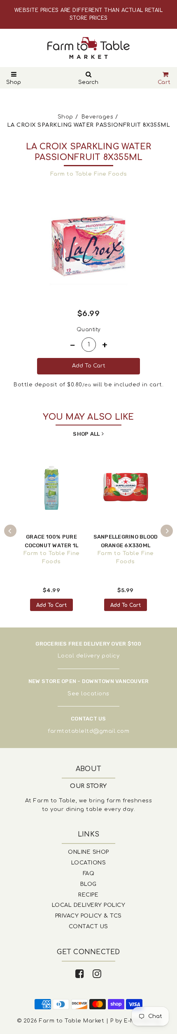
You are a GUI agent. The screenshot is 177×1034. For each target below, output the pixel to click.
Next (167, 531)
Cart (164, 82)
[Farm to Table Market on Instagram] (97, 974)
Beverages (98, 117)
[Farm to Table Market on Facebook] (79, 974)
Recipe (88, 895)
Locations (88, 863)
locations (95, 694)
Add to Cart (51, 605)
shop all (86, 434)
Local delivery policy (89, 656)
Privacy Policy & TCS (88, 916)
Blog (88, 884)
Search (88, 82)
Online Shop (88, 852)
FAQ (89, 873)
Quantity (89, 329)
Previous (10, 531)
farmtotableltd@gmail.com (88, 731)
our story (88, 786)
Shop (13, 82)
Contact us (88, 926)
